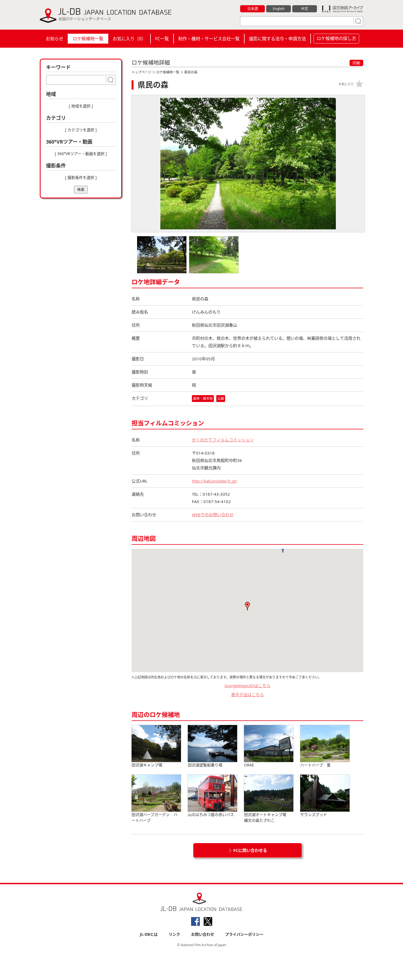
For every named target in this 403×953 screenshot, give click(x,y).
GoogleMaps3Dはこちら (248, 685)
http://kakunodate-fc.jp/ (214, 481)
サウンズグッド (313, 814)
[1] (357, 21)
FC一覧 (162, 39)
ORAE (249, 764)
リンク (174, 934)
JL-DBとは (149, 934)
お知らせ (54, 39)
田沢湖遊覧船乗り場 (205, 764)
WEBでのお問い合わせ (213, 514)
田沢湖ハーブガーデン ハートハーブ (154, 817)
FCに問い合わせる (250, 850)
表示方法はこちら (247, 694)
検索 (80, 189)
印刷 (356, 62)
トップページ (141, 72)
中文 (304, 8)
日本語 (252, 8)
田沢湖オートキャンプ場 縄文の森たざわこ (267, 817)
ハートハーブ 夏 (315, 764)
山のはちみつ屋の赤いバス (211, 814)
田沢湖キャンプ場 (147, 764)
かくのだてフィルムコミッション (223, 440)
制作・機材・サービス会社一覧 (209, 39)
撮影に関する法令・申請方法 (277, 39)
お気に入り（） (129, 39)
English (279, 8)
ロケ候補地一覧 (88, 39)
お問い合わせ (202, 934)
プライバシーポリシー (244, 934)
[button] (247, 606)
